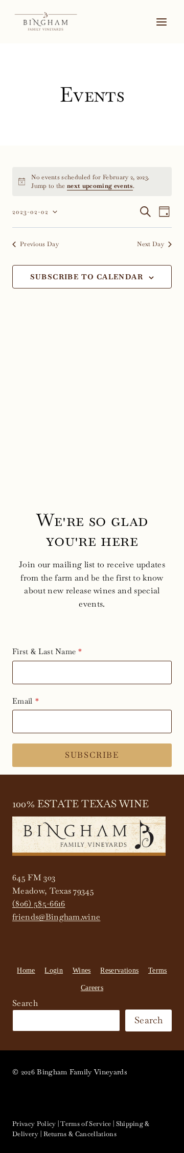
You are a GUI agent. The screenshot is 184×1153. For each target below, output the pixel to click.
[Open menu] (161, 22)
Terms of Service (85, 1123)
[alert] (92, 181)
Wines (82, 970)
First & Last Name (44, 651)
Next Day (150, 244)
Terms (157, 970)
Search (25, 1003)
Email (22, 701)
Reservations (119, 970)
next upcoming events (99, 186)
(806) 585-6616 (38, 903)
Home (26, 970)
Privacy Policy (34, 1123)
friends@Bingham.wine (56, 916)
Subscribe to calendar (86, 276)
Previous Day (39, 244)
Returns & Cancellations (80, 1134)
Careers (92, 988)
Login (53, 970)
